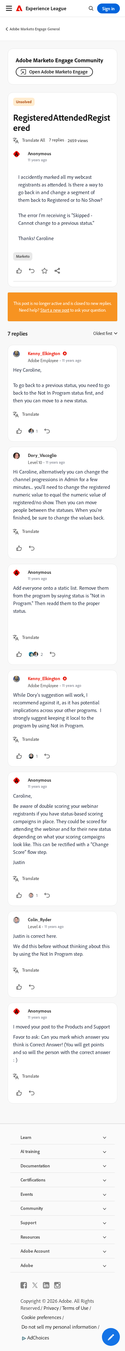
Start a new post (54, 310)
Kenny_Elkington (44, 353)
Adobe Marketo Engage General (35, 29)
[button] (33, 140)
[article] (62, 393)
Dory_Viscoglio (42, 455)
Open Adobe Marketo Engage (58, 72)
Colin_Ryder (39, 919)
